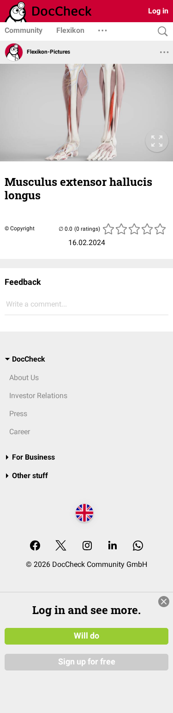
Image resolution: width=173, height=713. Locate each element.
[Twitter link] (60, 546)
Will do (86, 635)
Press (18, 413)
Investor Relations (38, 395)
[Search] (160, 32)
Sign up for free (86, 661)
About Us (24, 377)
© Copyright (20, 228)
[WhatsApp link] (138, 546)
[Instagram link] (87, 546)
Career (19, 431)
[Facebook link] (35, 546)
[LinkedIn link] (112, 546)
